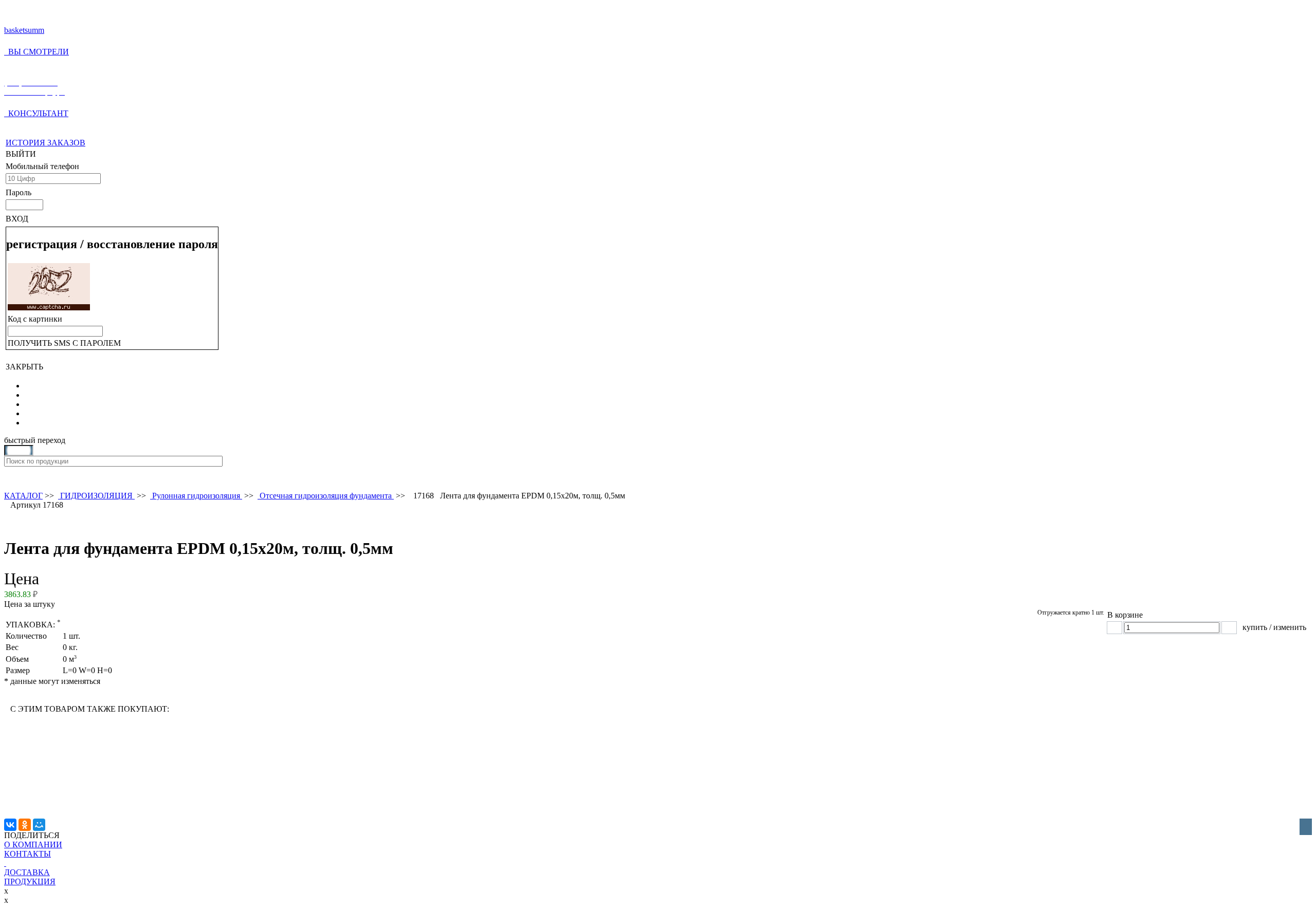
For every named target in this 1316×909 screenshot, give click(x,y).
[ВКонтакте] (10, 825)
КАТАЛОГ (23, 495)
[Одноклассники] (25, 825)
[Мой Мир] (39, 825)
